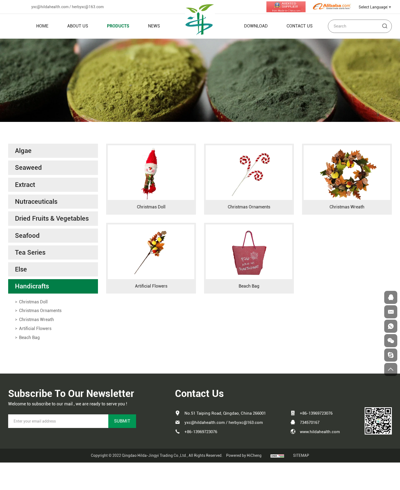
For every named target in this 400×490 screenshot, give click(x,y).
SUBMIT (122, 421)
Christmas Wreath (347, 206)
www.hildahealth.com (320, 431)
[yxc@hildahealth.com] (390, 311)
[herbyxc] (390, 355)
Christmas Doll (151, 206)
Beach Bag (249, 286)
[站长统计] (277, 455)
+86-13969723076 (200, 431)
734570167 (309, 422)
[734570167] (390, 297)
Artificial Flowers (151, 286)
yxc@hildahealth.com (50, 7)
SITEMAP (301, 455)
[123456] (390, 326)
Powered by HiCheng (243, 455)
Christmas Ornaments (249, 206)
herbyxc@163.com (88, 7)
